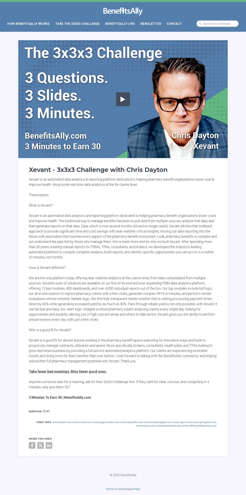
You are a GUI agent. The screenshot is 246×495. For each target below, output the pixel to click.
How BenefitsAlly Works (28, 24)
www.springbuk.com (204, 422)
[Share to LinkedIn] (49, 445)
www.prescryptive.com (168, 425)
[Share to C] (40, 445)
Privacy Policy (132, 489)
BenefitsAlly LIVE (120, 24)
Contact (174, 24)
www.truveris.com (82, 422)
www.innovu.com (145, 425)
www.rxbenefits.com (131, 422)
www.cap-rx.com (182, 422)
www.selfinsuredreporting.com (199, 425)
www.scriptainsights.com (158, 422)
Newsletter (150, 24)
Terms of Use (114, 489)
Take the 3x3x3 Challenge (77, 24)
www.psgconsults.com (106, 422)
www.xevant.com (62, 422)
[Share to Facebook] (32, 445)
